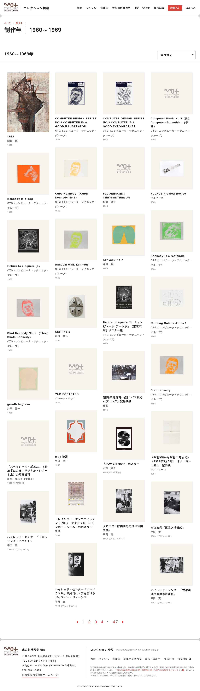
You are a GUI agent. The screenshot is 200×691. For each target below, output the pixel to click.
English (191, 8)
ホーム (7, 23)
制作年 (104, 8)
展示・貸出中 (142, 8)
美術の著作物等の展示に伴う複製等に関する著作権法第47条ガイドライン (149, 670)
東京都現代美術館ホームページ (40, 674)
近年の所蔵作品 (121, 8)
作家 (79, 8)
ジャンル (91, 8)
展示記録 (159, 8)
